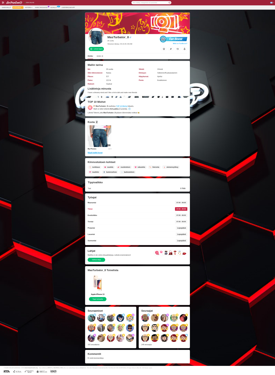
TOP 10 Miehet (122, 106)
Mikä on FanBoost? (180, 43)
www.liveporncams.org (31, 367)
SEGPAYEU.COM (58, 367)
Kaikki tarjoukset (41, 7)
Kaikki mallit (6, 7)
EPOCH (50, 367)
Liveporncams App (68, 7)
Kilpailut (53, 7)
